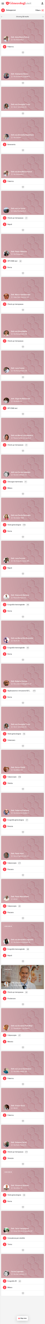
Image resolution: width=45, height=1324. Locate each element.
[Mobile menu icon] (2, 3)
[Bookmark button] (23, 52)
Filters (38, 10)
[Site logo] (19, 3)
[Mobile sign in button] (42, 3)
